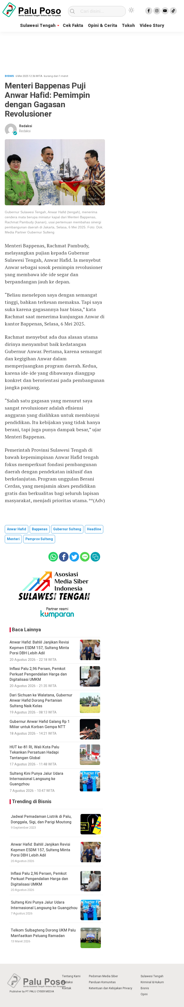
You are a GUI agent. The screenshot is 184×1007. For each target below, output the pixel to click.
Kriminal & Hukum (152, 982)
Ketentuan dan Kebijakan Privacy (110, 988)
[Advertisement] (92, 51)
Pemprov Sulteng (39, 539)
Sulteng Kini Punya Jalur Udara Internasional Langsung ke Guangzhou (44, 905)
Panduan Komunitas (102, 982)
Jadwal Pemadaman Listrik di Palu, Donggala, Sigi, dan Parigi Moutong (41, 819)
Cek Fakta (73, 25)
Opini (144, 994)
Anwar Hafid (16, 529)
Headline (94, 529)
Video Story (152, 25)
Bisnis (145, 988)
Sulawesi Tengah (38, 25)
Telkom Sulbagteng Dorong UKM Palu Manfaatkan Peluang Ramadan (43, 932)
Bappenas (39, 529)
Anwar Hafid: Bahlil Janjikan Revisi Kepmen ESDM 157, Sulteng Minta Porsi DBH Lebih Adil (40, 850)
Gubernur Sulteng (67, 529)
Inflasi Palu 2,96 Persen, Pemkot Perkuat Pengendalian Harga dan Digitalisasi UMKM (39, 879)
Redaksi (25, 126)
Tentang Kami (71, 976)
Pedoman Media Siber (103, 976)
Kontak (66, 988)
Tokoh (128, 25)
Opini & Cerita (102, 25)
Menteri (13, 539)
